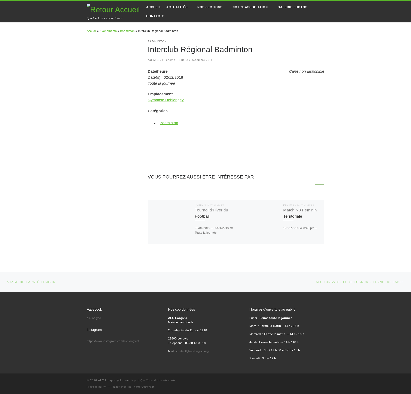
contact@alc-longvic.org (192, 351)
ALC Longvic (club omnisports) (120, 380)
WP (105, 386)
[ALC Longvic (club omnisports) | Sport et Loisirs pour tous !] (113, 8)
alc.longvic (94, 318)
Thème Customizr (143, 386)
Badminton (127, 30)
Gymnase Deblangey (166, 100)
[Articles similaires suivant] (319, 189)
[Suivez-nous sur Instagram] (101, 43)
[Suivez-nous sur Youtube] (95, 43)
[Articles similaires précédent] (309, 189)
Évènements (108, 30)
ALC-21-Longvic (164, 60)
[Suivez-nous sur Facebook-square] (88, 43)
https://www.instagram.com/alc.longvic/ (113, 341)
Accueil (91, 30)
